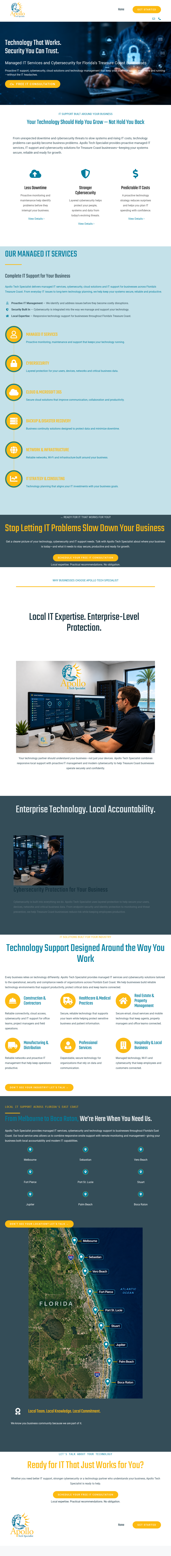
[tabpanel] (85, 874)
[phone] (159, 18)
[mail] (153, 18)
